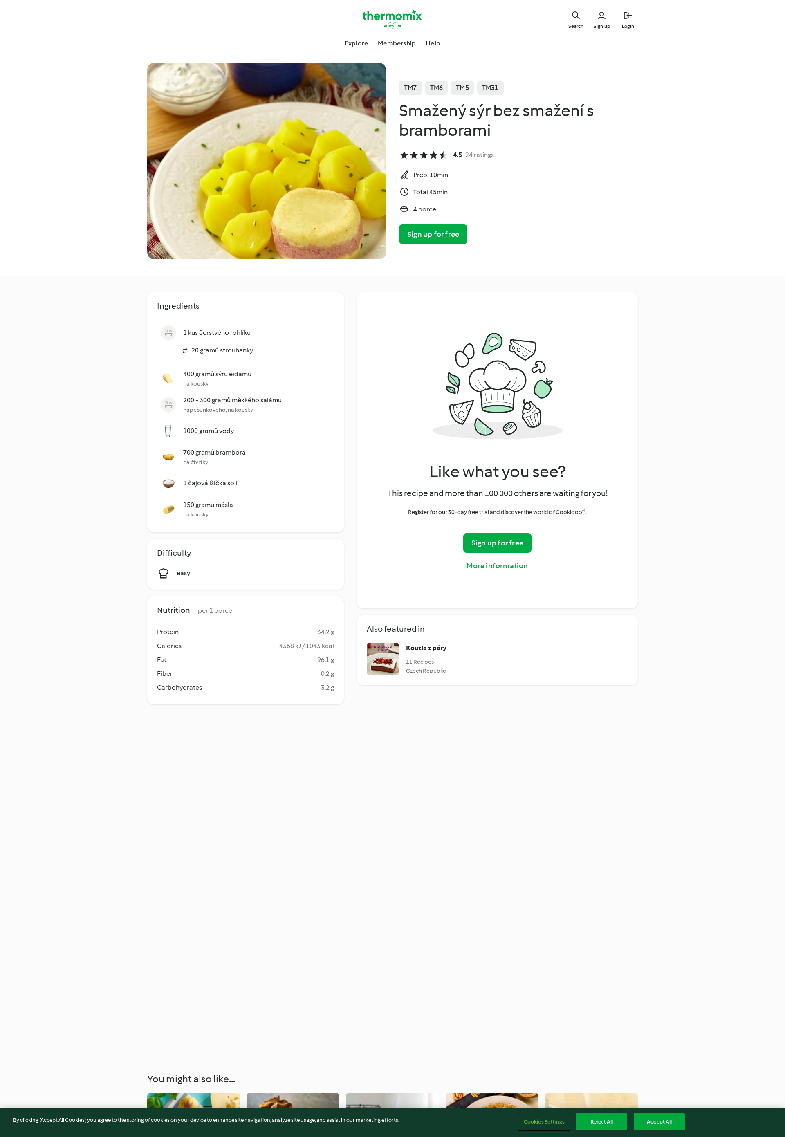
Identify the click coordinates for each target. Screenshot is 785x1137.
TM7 (410, 88)
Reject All (601, 1122)
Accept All (659, 1122)
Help (433, 43)
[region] (392, 1122)
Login (628, 26)
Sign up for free (433, 234)
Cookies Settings (544, 1122)
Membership (397, 43)
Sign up (602, 26)
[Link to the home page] (392, 19)
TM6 (436, 88)
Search (575, 26)
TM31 (490, 88)
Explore (356, 43)
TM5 (462, 88)
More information (497, 565)
